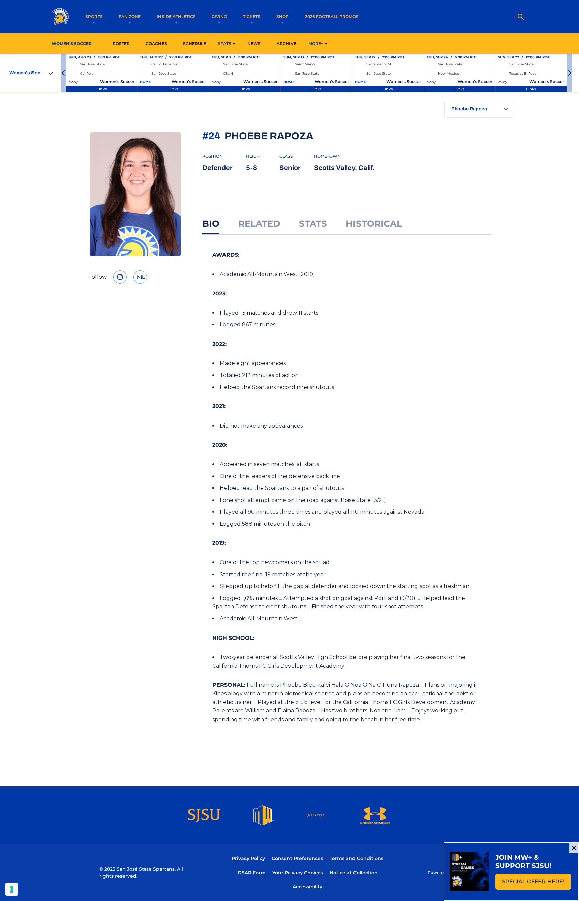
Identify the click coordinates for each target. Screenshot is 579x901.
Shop (282, 16)
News (254, 43)
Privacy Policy (248, 858)
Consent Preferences (297, 858)
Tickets (251, 16)
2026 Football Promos (332, 16)
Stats (224, 43)
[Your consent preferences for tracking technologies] (11, 889)
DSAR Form (252, 873)
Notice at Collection (354, 873)
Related (259, 223)
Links (101, 88)
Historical (374, 223)
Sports (94, 16)
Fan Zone (130, 16)
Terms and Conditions (356, 858)
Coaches (156, 43)
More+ (315, 43)
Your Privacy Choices (297, 873)
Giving (219, 16)
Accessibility (307, 886)
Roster (121, 43)
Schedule (194, 43)
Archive (286, 43)
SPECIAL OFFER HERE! (536, 883)
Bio (210, 223)
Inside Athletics (176, 16)
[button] (63, 73)
